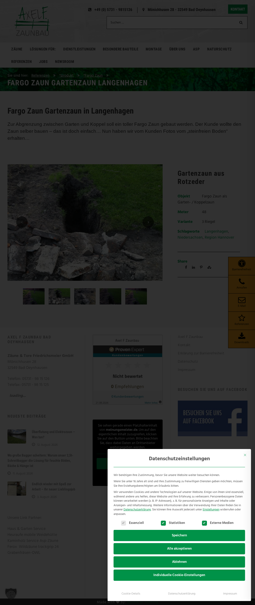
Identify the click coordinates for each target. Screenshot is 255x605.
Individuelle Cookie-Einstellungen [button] (179, 575)
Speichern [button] (179, 535)
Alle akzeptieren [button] (179, 549)
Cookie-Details (131, 593)
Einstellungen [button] (211, 509)
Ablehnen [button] (179, 562)
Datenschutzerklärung (137, 509)
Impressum (230, 593)
